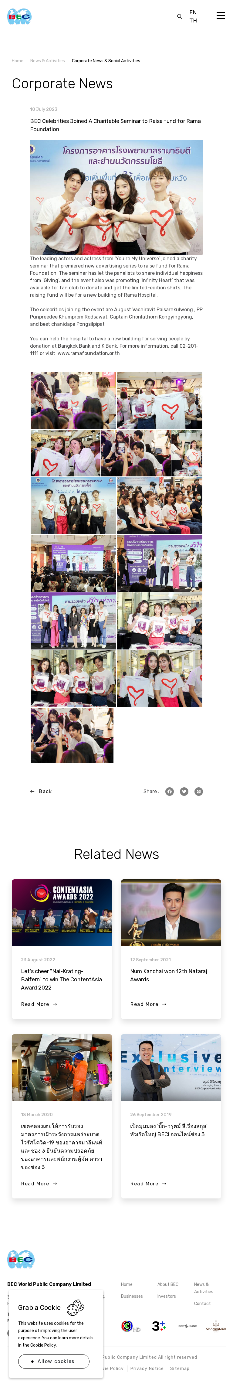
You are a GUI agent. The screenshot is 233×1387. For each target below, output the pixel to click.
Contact (202, 1303)
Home (127, 1284)
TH (193, 20)
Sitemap (180, 1368)
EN (193, 12)
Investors (166, 1296)
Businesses (132, 1296)
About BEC (167, 1284)
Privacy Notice (147, 1368)
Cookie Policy (43, 1345)
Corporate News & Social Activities (106, 60)
